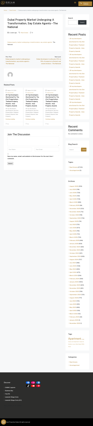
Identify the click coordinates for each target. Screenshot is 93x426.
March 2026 (74, 202)
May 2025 (73, 231)
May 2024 (73, 269)
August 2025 (74, 221)
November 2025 (75, 211)
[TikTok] (28, 386)
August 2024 (74, 259)
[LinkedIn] (38, 382)
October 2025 (74, 215)
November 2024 (75, 250)
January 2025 (74, 243)
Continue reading (10, 119)
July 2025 (73, 224)
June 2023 (73, 304)
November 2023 (75, 288)
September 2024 (75, 256)
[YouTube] (33, 386)
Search (70, 18)
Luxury (73, 344)
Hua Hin (7, 394)
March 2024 (74, 275)
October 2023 (74, 291)
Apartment (74, 338)
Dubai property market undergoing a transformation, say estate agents (29, 42)
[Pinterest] (38, 386)
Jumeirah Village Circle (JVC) (13, 400)
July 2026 (73, 189)
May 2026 (73, 196)
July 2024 (73, 262)
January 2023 (74, 320)
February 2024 (74, 278)
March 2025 (73, 237)
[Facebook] (28, 382)
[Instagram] (33, 382)
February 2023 (74, 317)
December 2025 (75, 208)
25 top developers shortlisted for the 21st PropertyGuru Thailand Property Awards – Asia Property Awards (77, 45)
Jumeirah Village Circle (11, 397)
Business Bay (9, 390)
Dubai (82, 339)
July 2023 (73, 301)
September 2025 (75, 218)
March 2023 (74, 313)
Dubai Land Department (73, 341)
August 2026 (74, 186)
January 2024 (74, 282)
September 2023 (75, 294)
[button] (75, 2)
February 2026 (74, 205)
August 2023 (74, 298)
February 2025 (74, 240)
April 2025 (73, 234)
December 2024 (75, 247)
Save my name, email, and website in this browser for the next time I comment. (30, 157)
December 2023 (75, 285)
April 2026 (73, 199)
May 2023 (73, 307)
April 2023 (73, 310)
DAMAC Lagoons (10, 387)
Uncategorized (74, 170)
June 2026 (73, 192)
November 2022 (75, 323)
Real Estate (12, 10)
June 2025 (73, 227)
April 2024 (73, 272)
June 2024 (73, 266)
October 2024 (74, 253)
